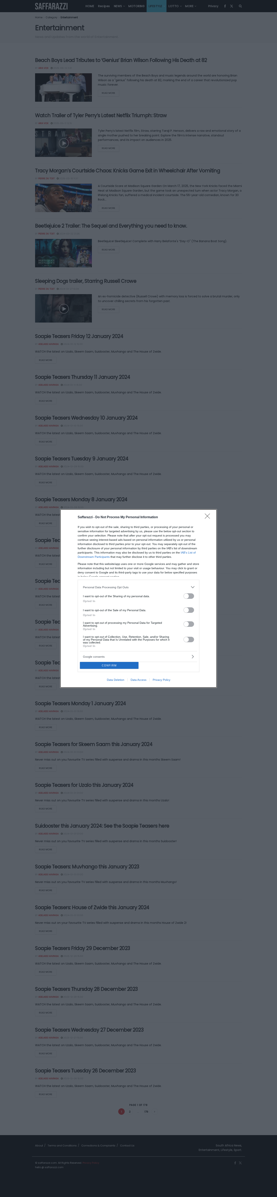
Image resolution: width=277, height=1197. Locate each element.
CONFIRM (109, 665)
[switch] (189, 596)
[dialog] (138, 598)
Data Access (138, 679)
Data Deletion (115, 679)
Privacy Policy (161, 679)
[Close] (209, 517)
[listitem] (138, 587)
